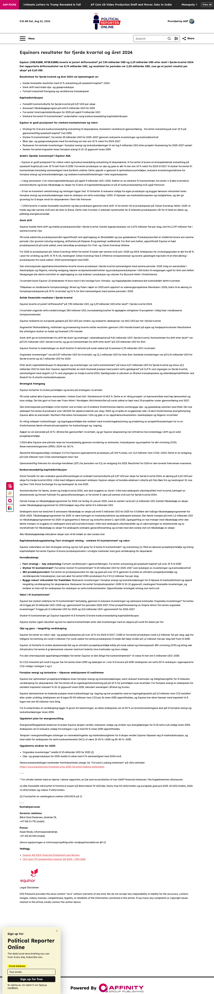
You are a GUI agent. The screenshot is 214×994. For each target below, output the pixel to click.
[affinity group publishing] (10, 500)
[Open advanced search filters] (176, 38)
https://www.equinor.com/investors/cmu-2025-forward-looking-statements (62, 766)
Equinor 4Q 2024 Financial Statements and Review (51, 855)
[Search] (169, 38)
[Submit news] (10, 486)
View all (207, 4)
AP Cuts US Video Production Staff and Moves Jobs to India (131, 4)
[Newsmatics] (10, 508)
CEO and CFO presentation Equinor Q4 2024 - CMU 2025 (54, 859)
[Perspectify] (10, 493)
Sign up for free (31, 979)
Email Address (17, 966)
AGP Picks (9, 4)
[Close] (56, 930)
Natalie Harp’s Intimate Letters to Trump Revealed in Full (42, 4)
